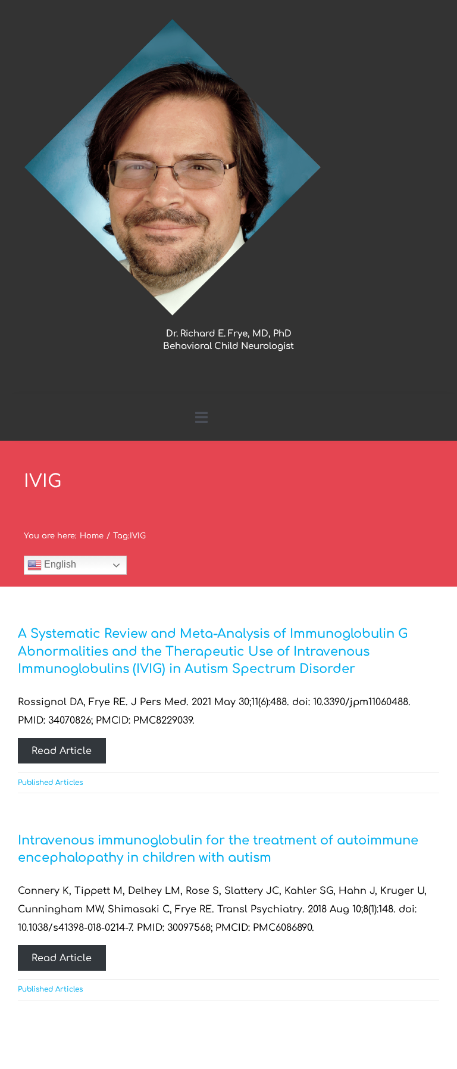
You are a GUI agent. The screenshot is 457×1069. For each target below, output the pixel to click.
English (59, 564)
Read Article (62, 751)
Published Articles (50, 782)
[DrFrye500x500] (172, 22)
